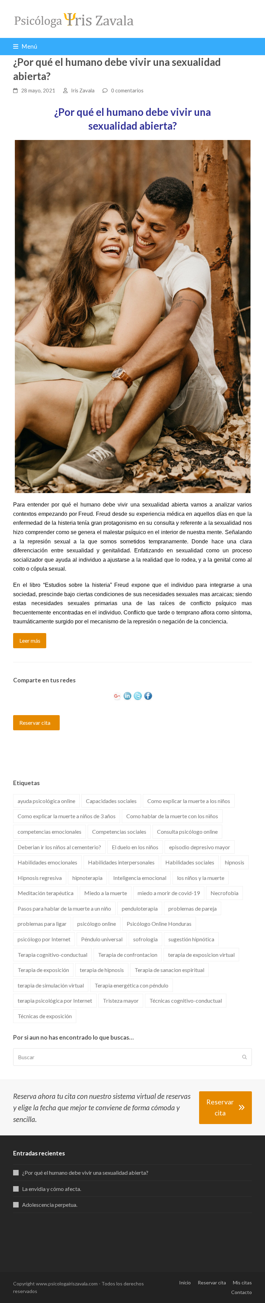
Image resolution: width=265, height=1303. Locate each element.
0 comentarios (127, 90)
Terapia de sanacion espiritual (169, 969)
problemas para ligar (42, 923)
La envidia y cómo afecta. (51, 1188)
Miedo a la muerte (105, 893)
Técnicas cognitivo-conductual (185, 1000)
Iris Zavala (83, 90)
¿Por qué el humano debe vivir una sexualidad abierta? (85, 1172)
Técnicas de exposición (45, 1016)
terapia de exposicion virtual (201, 954)
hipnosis (234, 862)
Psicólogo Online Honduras (159, 923)
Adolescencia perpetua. (49, 1204)
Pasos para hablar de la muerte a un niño (64, 908)
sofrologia (145, 939)
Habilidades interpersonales (121, 862)
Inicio (185, 1282)
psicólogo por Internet (44, 939)
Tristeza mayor (121, 1000)
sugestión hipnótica (191, 939)
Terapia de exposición (43, 969)
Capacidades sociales (111, 801)
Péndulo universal (101, 939)
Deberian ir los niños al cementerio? (59, 847)
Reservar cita (34, 722)
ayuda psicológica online (46, 801)
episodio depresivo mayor (199, 847)
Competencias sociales (119, 831)
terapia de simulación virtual (51, 985)
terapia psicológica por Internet (55, 1000)
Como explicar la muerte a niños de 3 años (67, 816)
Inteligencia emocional (139, 877)
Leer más (29, 640)
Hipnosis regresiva (40, 877)
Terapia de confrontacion (127, 954)
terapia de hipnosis (102, 969)
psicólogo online (96, 923)
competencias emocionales (49, 831)
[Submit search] (244, 1057)
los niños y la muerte (200, 877)
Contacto (241, 1292)
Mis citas (242, 1282)
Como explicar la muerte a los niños (188, 801)
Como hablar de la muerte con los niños (172, 816)
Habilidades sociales (189, 862)
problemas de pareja (192, 908)
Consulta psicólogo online (187, 831)
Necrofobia (224, 893)
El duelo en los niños (135, 847)
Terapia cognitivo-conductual (52, 954)
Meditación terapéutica (45, 893)
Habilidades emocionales (47, 862)
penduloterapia (140, 908)
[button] (25, 46)
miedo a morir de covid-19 (169, 893)
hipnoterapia (87, 877)
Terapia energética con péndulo (131, 985)
